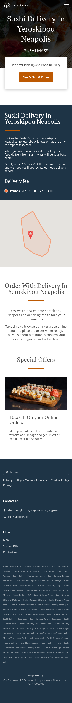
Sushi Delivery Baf (22, 595)
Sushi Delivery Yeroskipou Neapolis (27, 604)
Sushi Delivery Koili (23, 657)
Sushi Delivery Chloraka (34, 599)
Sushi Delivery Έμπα (43, 595)
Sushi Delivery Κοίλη (43, 657)
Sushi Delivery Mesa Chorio (37, 590)
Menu (7, 540)
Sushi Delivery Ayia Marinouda (35, 623)
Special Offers (12, 546)
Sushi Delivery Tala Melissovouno (45, 619)
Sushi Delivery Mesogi (50, 580)
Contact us (10, 552)
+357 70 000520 (18, 517)
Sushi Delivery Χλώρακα (58, 638)
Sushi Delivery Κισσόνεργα (32, 628)
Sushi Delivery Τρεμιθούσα (31, 614)
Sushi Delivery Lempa (57, 614)
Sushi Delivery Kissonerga (15, 619)
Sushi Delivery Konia (29, 585)
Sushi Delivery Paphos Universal (27, 571)
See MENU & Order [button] (36, 77)
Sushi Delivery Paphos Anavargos (29, 576)
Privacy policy (12, 480)
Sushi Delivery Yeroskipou (24, 609)
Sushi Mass (20, 5)
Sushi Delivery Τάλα (51, 642)
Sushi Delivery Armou (50, 609)
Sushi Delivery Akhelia (31, 647)
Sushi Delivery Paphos (26, 580)
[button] (66, 5)
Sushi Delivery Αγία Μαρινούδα (31, 638)
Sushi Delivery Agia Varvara (41, 652)
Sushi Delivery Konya (51, 585)
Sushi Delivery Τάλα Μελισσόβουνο (21, 642)
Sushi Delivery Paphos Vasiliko (17, 566)
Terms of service (36, 480)
